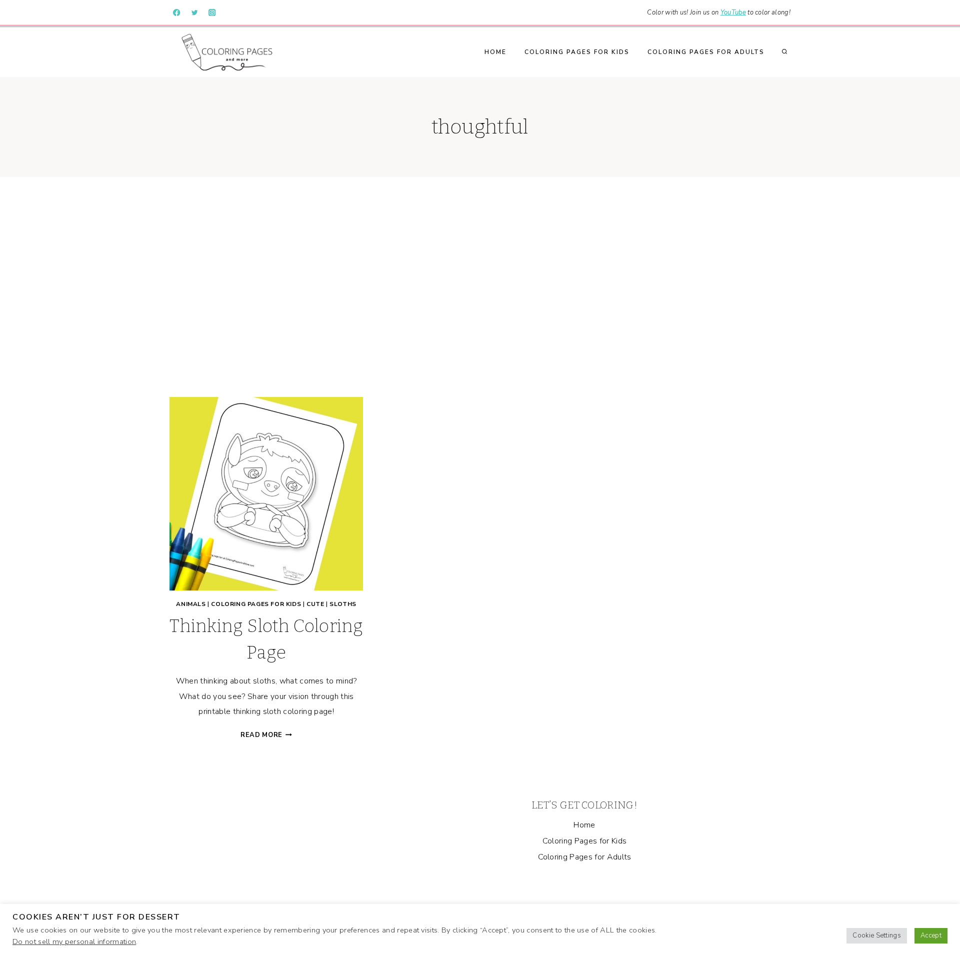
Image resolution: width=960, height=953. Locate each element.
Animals (191, 604)
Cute (315, 604)
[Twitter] (195, 13)
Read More (266, 735)
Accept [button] (931, 935)
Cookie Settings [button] (876, 935)
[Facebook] (177, 13)
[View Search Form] (784, 52)
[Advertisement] (480, 287)
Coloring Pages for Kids (577, 52)
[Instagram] (212, 13)
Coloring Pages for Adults (706, 52)
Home (495, 52)
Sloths (343, 604)
